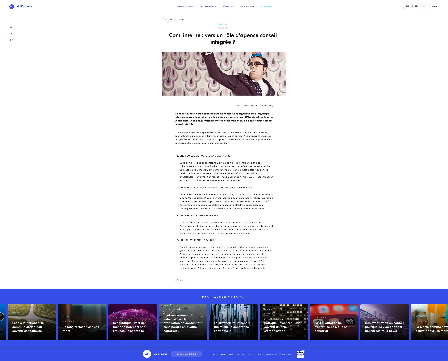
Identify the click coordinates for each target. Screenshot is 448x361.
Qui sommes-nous (185, 6)
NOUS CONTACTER (411, 6)
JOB (424, 6)
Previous (3, 304)
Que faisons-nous (208, 6)
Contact (216, 354)
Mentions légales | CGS (230, 354)
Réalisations (228, 6)
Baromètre (434, 6)
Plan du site (246, 354)
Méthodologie (247, 6)
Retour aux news (177, 19)
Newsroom (266, 6)
